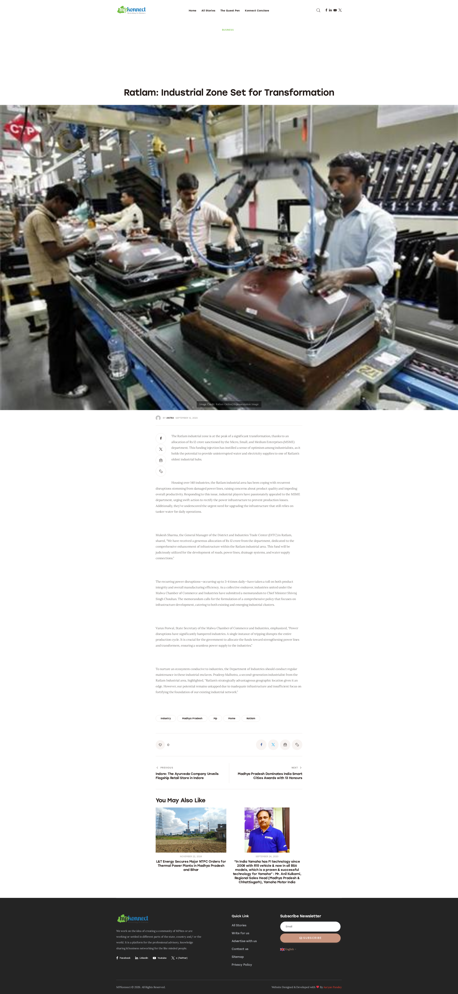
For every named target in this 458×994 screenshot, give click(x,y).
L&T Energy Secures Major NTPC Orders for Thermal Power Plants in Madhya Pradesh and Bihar (191, 866)
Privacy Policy (242, 964)
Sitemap (238, 957)
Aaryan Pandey (332, 987)
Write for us (240, 933)
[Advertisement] (229, 58)
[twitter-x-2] (340, 10)
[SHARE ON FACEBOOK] (161, 438)
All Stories (239, 925)
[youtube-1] (335, 10)
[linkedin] (330, 10)
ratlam (251, 718)
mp (215, 718)
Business (228, 30)
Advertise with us (244, 941)
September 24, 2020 (267, 856)
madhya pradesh (192, 718)
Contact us (240, 949)
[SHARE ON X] (161, 449)
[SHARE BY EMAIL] (161, 460)
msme (231, 718)
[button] (161, 471)
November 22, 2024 (191, 856)
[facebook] (326, 10)
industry (166, 718)
